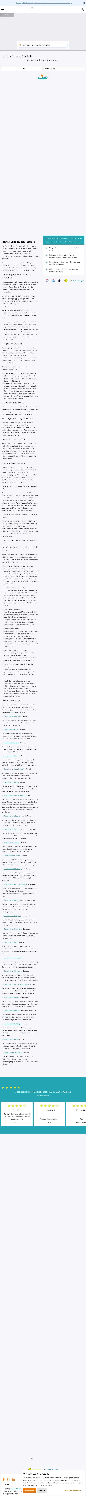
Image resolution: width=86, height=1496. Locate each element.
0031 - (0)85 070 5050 (83, 9)
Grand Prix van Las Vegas (13, 1024)
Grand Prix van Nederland (13, 929)
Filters (23, 69)
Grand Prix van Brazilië (11, 1011)
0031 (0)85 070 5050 (18, 1489)
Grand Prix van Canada (12, 856)
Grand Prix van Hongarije (12, 916)
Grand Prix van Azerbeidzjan (13, 958)
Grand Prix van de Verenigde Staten (16, 984)
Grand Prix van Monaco (12, 816)
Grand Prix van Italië (11, 942)
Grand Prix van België (11, 900)
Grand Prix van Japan (11, 743)
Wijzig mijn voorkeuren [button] (73, 1490)
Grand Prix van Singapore (13, 971)
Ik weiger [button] (41, 1490)
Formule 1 (10, 15)
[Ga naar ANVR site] (52, 280)
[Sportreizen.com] (43, 9)
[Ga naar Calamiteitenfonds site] (58, 280)
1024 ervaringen (78, 281)
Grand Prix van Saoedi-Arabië (14, 769)
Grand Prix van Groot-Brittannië (15, 884)
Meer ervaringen (43, 1096)
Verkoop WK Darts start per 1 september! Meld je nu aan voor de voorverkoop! (44, 3)
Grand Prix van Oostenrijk (13, 869)
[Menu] (3, 9)
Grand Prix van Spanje (11, 829)
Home (3, 15)
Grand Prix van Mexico (11, 997)
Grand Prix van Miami (11, 782)
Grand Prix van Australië (12, 716)
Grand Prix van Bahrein (12, 756)
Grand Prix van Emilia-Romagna (15, 795)
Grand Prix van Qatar (11, 1039)
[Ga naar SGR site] (46, 280)
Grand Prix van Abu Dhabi (13, 1053)
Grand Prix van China (11, 729)
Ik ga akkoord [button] (29, 1490)
